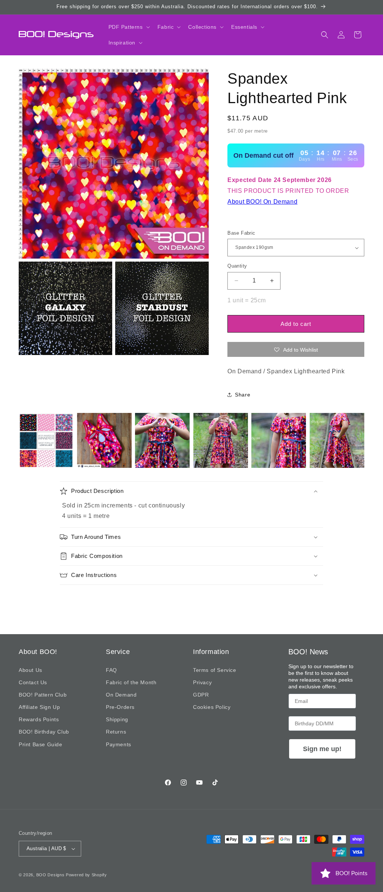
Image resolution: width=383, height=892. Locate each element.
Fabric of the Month (131, 682)
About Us (30, 670)
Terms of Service (214, 670)
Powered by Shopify (86, 875)
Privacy (202, 682)
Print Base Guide (40, 744)
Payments (118, 744)
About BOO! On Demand (262, 201)
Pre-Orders (120, 707)
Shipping (117, 719)
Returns (116, 732)
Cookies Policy (211, 707)
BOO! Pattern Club (43, 695)
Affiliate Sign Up (39, 707)
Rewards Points (39, 719)
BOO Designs (50, 875)
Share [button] (242, 395)
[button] (128, 27)
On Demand (121, 695)
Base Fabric (241, 233)
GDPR (201, 695)
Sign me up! (322, 749)
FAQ (111, 670)
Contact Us (33, 682)
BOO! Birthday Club (44, 732)
